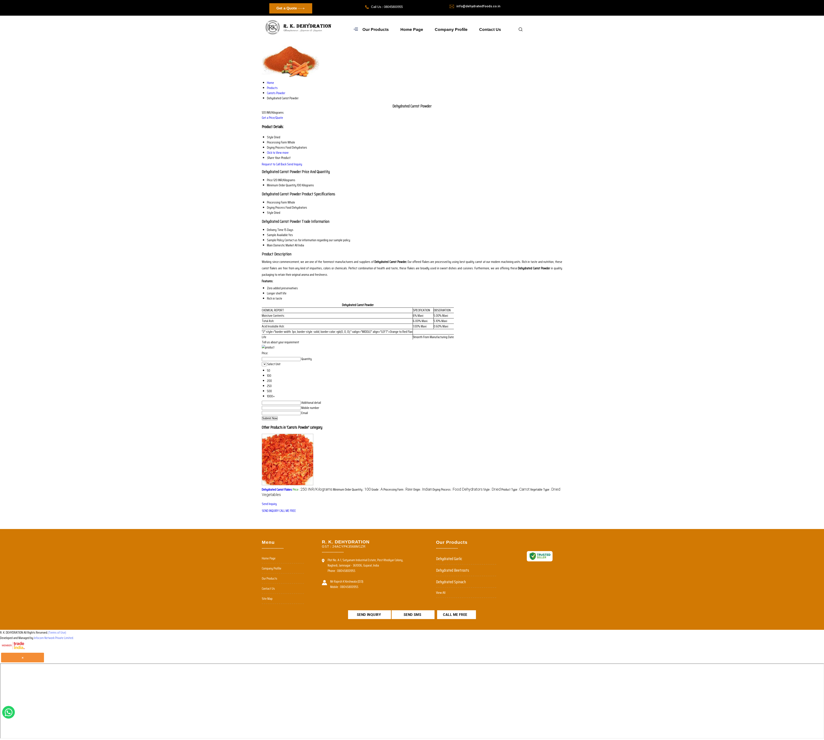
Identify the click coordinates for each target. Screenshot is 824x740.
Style (270, 212)
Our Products (375, 29)
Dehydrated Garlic (449, 558)
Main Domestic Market (280, 245)
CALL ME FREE (287, 510)
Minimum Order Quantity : (352, 489)
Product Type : (515, 489)
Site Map (267, 598)
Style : (492, 489)
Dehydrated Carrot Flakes (277, 489)
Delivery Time (275, 229)
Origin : (422, 489)
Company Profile (451, 29)
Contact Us (490, 29)
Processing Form (277, 202)
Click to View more (278, 152)
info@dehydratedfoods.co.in (478, 6)
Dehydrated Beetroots (452, 570)
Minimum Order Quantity (281, 185)
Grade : (377, 489)
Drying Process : (458, 489)
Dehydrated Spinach (451, 581)
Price (270, 180)
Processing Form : (398, 489)
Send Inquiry (294, 164)
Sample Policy (275, 240)
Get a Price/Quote (272, 117)
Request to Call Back (274, 164)
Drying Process (276, 207)
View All (440, 592)
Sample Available (277, 235)
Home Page (411, 29)
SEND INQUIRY (270, 510)
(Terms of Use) (57, 632)
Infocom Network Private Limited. (54, 638)
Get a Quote (287, 8)
